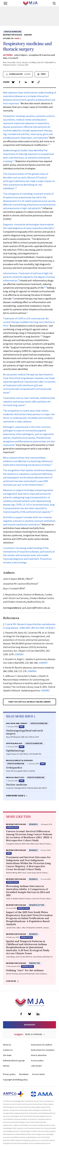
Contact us (8, 1050)
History (6, 1065)
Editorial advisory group (14, 1060)
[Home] (30, 3)
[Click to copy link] (39, 82)
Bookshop (29, 1024)
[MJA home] (29, 1002)
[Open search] (54, 3)
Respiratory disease (12, 35)
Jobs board (36, 1065)
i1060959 (31, 671)
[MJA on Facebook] (21, 1014)
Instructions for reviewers (43, 1050)
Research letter (36, 905)
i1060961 (45, 690)
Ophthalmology (14, 743)
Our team (7, 1055)
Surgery (28, 35)
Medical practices (15, 777)
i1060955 (19, 654)
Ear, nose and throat (16, 723)
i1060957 (43, 663)
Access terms (38, 1074)
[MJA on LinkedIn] (38, 1014)
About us (7, 1044)
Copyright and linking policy (15, 1079)
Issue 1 (17, 38)
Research (33, 824)
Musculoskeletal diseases (19, 760)
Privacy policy (9, 1074)
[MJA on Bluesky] (29, 1014)
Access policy (37, 1060)
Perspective (34, 963)
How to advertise (39, 1055)
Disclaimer (24, 1074)
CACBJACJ (50, 628)
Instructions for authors (41, 1044)
